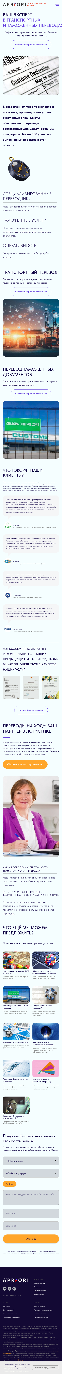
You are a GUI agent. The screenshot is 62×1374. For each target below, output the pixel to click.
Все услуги (6, 1306)
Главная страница (40, 1283)
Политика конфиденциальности (19, 1360)
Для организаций (8, 1310)
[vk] (14, 1289)
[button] (31, 44)
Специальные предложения (11, 1317)
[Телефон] (9, 1289)
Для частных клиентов (10, 1313)
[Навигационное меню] (57, 4)
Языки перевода (39, 1294)
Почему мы (37, 1287)
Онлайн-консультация (41, 1317)
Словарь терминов (40, 1313)
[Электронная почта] (4, 1289)
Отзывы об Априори (40, 1290)
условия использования (38, 1360)
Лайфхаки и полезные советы (43, 1310)
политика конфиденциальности (31, 1255)
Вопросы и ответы (39, 1306)
